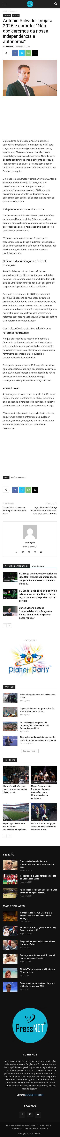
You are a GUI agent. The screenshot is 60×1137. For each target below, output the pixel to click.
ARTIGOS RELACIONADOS (16, 566)
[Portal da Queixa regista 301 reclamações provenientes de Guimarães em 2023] (10, 726)
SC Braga (16, 15)
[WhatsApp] (28, 53)
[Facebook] (15, 53)
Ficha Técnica (17, 1128)
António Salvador (18, 477)
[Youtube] (42, 552)
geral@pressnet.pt (34, 1094)
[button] (5, 4)
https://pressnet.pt (30, 547)
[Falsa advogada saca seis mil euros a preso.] (10, 698)
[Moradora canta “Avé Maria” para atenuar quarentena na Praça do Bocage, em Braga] (10, 916)
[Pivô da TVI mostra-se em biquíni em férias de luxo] (10, 973)
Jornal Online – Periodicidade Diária (20, 1125)
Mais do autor (38, 566)
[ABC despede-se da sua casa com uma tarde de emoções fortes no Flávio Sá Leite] (10, 893)
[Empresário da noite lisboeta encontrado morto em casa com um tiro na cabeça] (10, 865)
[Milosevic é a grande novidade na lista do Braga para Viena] (10, 879)
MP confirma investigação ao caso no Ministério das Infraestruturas (43, 826)
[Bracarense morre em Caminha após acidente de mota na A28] (10, 987)
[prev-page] (5, 625)
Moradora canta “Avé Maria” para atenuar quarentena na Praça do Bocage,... (36, 916)
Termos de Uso (31, 1128)
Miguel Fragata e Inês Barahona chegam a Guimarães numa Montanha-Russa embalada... (41, 792)
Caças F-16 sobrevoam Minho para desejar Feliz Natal (14, 510)
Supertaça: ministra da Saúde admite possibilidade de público (14, 826)
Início (5, 11)
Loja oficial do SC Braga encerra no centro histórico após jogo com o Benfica (44, 510)
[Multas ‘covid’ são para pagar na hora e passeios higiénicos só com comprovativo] (16, 775)
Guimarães (36, 782)
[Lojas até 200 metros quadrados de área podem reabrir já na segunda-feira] (10, 712)
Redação (9, 46)
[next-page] (9, 625)
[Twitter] (22, 53)
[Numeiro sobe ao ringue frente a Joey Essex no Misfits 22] (10, 931)
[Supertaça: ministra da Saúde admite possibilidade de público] (16, 812)
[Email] (35, 53)
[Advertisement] (30, 118)
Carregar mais (29, 751)
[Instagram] (24, 552)
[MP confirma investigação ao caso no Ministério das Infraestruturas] (44, 812)
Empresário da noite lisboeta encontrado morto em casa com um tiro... (37, 864)
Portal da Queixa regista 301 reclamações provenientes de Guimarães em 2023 (34, 725)
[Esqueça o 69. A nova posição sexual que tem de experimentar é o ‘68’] (10, 959)
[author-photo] (30, 538)
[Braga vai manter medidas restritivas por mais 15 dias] (10, 945)
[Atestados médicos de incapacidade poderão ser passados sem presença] (10, 741)
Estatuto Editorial (44, 1125)
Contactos (44, 1128)
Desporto (13, 11)
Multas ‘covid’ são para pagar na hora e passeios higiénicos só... (15, 789)
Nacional (7, 782)
